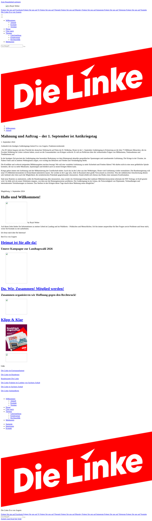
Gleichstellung (15, 35)
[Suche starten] (24, 46)
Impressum (10, 426)
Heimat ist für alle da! (19, 242)
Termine (13, 27)
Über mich (10, 31)
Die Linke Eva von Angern (11, 12)
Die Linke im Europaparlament (12, 371)
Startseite (9, 424)
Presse (8, 29)
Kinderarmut (15, 37)
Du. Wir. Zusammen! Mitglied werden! (32, 288)
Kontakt (13, 25)
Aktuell (13, 23)
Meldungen (10, 42)
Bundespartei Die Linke (10, 379)
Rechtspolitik (15, 40)
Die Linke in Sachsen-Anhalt (12, 387)
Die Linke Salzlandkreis (10, 391)
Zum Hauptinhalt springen (11, 2)
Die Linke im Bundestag (10, 375)
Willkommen (10, 20)
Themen (9, 33)
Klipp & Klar (12, 320)
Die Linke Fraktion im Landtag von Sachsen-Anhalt (20, 383)
